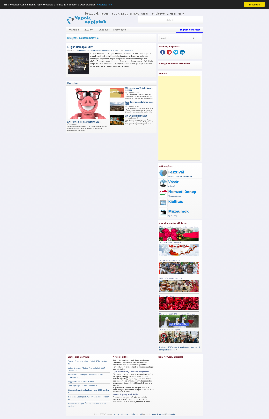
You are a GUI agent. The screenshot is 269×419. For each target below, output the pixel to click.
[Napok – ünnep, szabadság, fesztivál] (87, 24)
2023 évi (88, 29)
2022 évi (103, 29)
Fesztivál (82, 50)
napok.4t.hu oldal (158, 414)
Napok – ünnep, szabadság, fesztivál (128, 414)
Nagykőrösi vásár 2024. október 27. (82, 382)
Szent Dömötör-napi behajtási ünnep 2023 (139, 103)
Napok (115, 50)
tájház (170, 215)
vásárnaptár (171, 186)
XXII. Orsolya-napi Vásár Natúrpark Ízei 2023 (139, 89)
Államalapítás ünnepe (174, 196)
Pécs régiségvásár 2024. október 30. (83, 386)
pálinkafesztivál (187, 176)
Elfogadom (254, 4)
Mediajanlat (170, 414)
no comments (128, 50)
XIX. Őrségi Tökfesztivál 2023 (136, 115)
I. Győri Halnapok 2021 (80, 47)
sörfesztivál (171, 176)
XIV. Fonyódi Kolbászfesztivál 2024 (83, 121)
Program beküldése (189, 29)
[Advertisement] (179, 118)
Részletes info (104, 4)
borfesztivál (179, 176)
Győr (88, 50)
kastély (175, 215)
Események (119, 29)
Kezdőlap (74, 29)
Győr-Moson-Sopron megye (101, 50)
